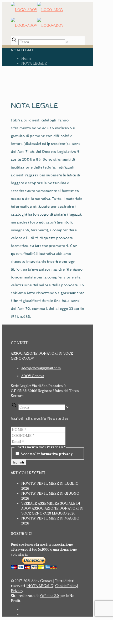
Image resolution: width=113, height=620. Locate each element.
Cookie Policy (66, 586)
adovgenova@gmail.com (41, 368)
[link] (67, 42)
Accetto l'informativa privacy (46, 454)
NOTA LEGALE (34, 63)
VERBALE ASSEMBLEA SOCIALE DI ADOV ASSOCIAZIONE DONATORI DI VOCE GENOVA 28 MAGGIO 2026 (52, 508)
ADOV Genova (32, 376)
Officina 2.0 (49, 596)
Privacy (17, 591)
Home (26, 58)
